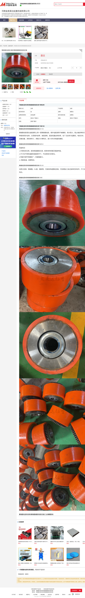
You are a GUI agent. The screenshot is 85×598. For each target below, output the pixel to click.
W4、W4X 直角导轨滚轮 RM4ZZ (9, 40)
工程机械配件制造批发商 (48, 589)
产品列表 (5, 46)
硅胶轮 (26, 574)
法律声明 (57, 594)
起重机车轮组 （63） (7, 104)
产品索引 (4, 151)
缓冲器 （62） (6, 111)
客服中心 (28, 594)
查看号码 (71, 81)
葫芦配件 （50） (6, 108)
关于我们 (14, 594)
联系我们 (21, 594)
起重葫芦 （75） (6, 106)
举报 (13, 92)
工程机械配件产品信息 (36, 589)
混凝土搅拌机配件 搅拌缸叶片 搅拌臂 (42, 40)
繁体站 (63, 594)
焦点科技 (44, 596)
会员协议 (50, 594)
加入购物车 (50, 88)
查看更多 (8, 134)
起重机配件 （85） (7, 113)
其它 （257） (6, 115)
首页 (1, 46)
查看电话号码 (7, 125)
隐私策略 (43, 594)
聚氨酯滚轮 (21, 574)
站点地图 (35, 594)
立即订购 (57, 88)
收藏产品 (5, 92)
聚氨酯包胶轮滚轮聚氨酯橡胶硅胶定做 (44, 590)
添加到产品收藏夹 (6, 153)
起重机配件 (10, 46)
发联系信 (38, 88)
